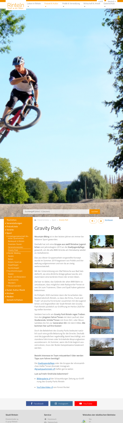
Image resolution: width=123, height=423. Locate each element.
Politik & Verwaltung (71, 3)
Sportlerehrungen (15, 271)
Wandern (11, 283)
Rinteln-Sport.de (15, 262)
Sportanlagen (13, 268)
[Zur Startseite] (16, 5)
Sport (9, 233)
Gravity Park (13, 250)
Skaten (11, 274)
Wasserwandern (14, 286)
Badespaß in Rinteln (16, 241)
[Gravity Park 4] (102, 281)
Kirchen (10, 293)
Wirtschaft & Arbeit (91, 3)
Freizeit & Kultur (51, 3)
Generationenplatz (15, 247)
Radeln (11, 256)
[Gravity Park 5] (102, 325)
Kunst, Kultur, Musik (16, 290)
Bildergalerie (42, 378)
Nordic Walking (14, 253)
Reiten (10, 259)
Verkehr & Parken (15, 300)
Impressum (51, 419)
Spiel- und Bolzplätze (17, 277)
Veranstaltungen (14, 223)
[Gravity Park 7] (102, 242)
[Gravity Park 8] (102, 260)
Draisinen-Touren (15, 244)
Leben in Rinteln (34, 3)
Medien (10, 296)
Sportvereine (13, 280)
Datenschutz (109, 3)
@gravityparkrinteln (43, 369)
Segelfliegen (13, 265)
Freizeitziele (12, 226)
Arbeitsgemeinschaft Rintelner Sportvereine (18, 237)
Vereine (10, 230)
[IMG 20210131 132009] (102, 303)
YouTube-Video (44, 387)
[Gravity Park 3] (102, 347)
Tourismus (11, 220)
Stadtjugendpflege (46, 363)
